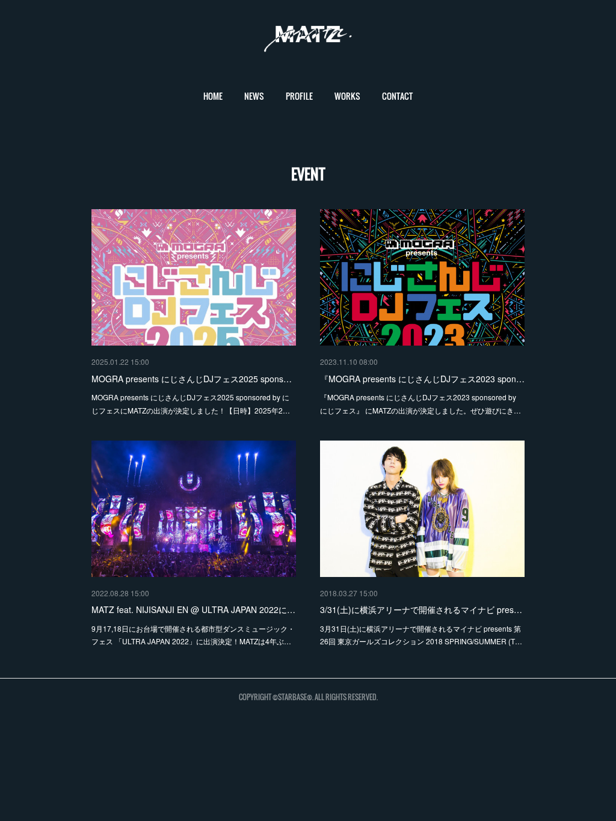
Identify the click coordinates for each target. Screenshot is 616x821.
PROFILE (299, 96)
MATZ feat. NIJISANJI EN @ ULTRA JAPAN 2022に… (193, 609)
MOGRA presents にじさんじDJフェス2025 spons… (191, 379)
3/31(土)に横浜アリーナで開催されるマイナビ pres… (421, 609)
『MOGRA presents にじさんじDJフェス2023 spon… (422, 379)
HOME (213, 96)
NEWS (254, 96)
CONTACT (397, 96)
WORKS (347, 96)
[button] (213, 96)
